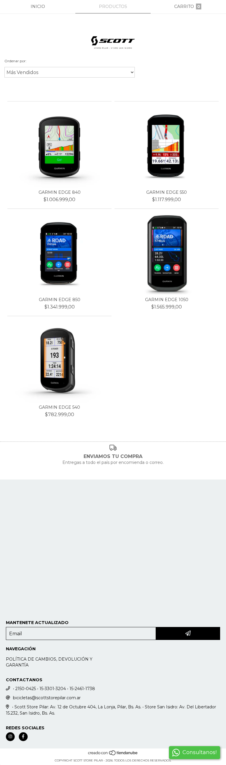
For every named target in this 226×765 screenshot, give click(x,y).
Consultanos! (199, 752)
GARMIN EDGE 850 (59, 299)
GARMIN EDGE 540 (59, 407)
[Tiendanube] (113, 754)
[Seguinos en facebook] (23, 736)
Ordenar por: (15, 61)
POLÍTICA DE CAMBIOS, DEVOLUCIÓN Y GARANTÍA (49, 662)
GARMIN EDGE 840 (60, 192)
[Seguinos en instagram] (10, 736)
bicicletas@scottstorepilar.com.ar (47, 697)
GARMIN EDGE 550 (166, 192)
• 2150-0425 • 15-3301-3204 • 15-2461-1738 (54, 688)
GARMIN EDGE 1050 (166, 299)
